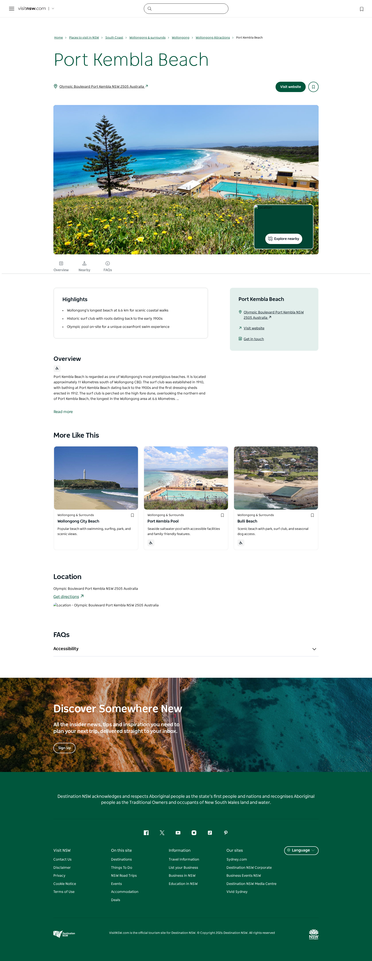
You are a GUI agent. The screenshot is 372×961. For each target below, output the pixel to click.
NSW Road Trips (124, 875)
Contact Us (62, 859)
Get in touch (254, 339)
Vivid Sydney (237, 892)
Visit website (290, 87)
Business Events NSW (243, 875)
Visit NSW (62, 851)
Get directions (66, 597)
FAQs (108, 270)
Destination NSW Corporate (249, 867)
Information (180, 851)
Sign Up (64, 748)
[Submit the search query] (149, 8)
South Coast (114, 37)
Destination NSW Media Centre (251, 884)
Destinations (121, 859)
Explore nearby (286, 239)
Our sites (234, 851)
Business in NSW (182, 875)
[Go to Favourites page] (361, 8)
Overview (61, 270)
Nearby (84, 270)
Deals (115, 900)
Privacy (59, 875)
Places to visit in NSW (84, 37)
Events (116, 884)
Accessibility (66, 649)
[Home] (32, 9)
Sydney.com (236, 859)
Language (301, 850)
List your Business (183, 867)
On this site (121, 851)
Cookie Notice (64, 884)
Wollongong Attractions (213, 37)
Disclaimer (62, 867)
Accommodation (124, 892)
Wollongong (180, 37)
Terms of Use (63, 892)
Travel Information (184, 859)
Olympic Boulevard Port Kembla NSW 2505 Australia (102, 86)
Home (58, 37)
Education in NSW (183, 884)
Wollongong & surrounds (147, 37)
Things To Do (121, 867)
